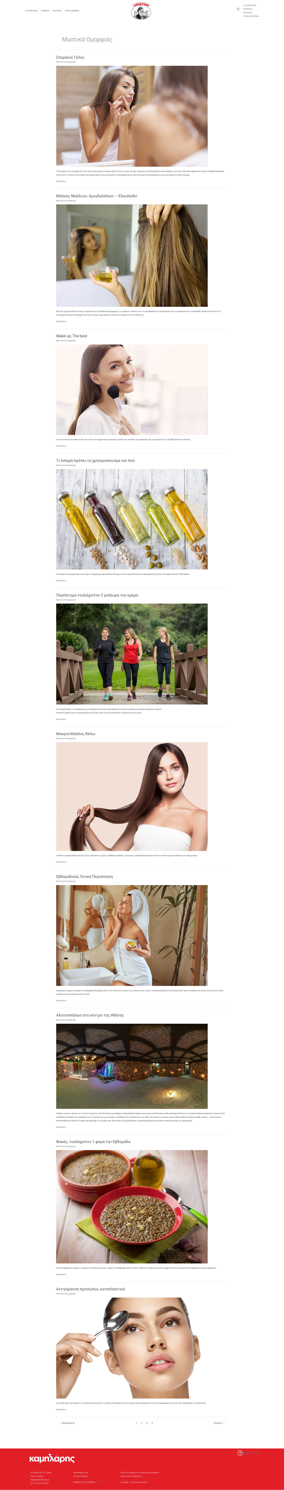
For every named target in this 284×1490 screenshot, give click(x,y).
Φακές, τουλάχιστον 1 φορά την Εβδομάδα (93, 1141)
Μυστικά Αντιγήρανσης (66, 62)
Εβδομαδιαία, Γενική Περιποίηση (84, 876)
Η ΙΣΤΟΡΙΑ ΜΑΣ (31, 11)
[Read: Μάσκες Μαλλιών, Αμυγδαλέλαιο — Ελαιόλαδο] (132, 255)
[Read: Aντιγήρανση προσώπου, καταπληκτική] (132, 1348)
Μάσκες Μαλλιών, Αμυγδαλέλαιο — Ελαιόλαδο (96, 196)
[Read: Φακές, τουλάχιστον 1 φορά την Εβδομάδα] (132, 1207)
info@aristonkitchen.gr (39, 1480)
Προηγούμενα (67, 1423)
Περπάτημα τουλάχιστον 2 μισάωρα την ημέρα (97, 595)
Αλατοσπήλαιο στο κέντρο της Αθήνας (90, 1015)
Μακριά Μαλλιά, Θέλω (75, 734)
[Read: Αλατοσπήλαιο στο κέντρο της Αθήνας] (132, 1066)
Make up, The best (71, 336)
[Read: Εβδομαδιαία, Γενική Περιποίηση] (132, 935)
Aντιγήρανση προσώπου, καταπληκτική (90, 1289)
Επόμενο (219, 1423)
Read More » (61, 181)
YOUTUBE (100, 1482)
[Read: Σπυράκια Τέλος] (132, 116)
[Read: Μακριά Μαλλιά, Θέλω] (132, 796)
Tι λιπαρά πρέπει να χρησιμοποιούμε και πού (95, 460)
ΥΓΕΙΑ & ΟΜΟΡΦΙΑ (72, 11)
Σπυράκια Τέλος (70, 57)
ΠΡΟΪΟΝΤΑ (45, 11)
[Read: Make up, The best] (132, 389)
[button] (238, 9)
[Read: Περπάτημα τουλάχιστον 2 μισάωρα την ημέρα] (132, 654)
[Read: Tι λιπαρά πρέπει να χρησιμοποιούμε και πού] (132, 519)
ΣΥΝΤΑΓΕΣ (57, 11)
